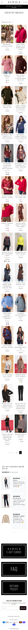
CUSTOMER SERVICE (13, 616)
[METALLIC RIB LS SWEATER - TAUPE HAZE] (22, 441)
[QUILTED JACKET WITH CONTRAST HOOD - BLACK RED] (4, 261)
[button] (13, 532)
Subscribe (23, 608)
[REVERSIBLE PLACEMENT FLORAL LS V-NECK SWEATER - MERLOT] (8, 174)
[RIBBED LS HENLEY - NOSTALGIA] (6, 82)
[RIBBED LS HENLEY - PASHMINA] (8, 82)
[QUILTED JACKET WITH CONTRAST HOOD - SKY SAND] (9, 261)
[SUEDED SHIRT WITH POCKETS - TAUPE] (21, 382)
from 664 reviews (13, 472)
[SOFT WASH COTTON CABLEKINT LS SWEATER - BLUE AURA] (6, 324)
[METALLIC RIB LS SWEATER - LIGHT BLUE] (20, 441)
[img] (5, 472)
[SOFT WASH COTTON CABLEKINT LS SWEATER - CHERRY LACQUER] (8, 324)
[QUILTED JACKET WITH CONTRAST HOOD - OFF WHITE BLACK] (8, 261)
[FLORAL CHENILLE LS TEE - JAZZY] (8, 230)
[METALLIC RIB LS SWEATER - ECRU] (19, 441)
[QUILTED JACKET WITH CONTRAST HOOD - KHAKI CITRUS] (6, 261)
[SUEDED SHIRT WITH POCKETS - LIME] (19, 382)
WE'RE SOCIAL (13, 619)
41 (16, 452)
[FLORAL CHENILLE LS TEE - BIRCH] (6, 230)
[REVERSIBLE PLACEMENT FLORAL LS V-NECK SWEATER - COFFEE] (6, 174)
